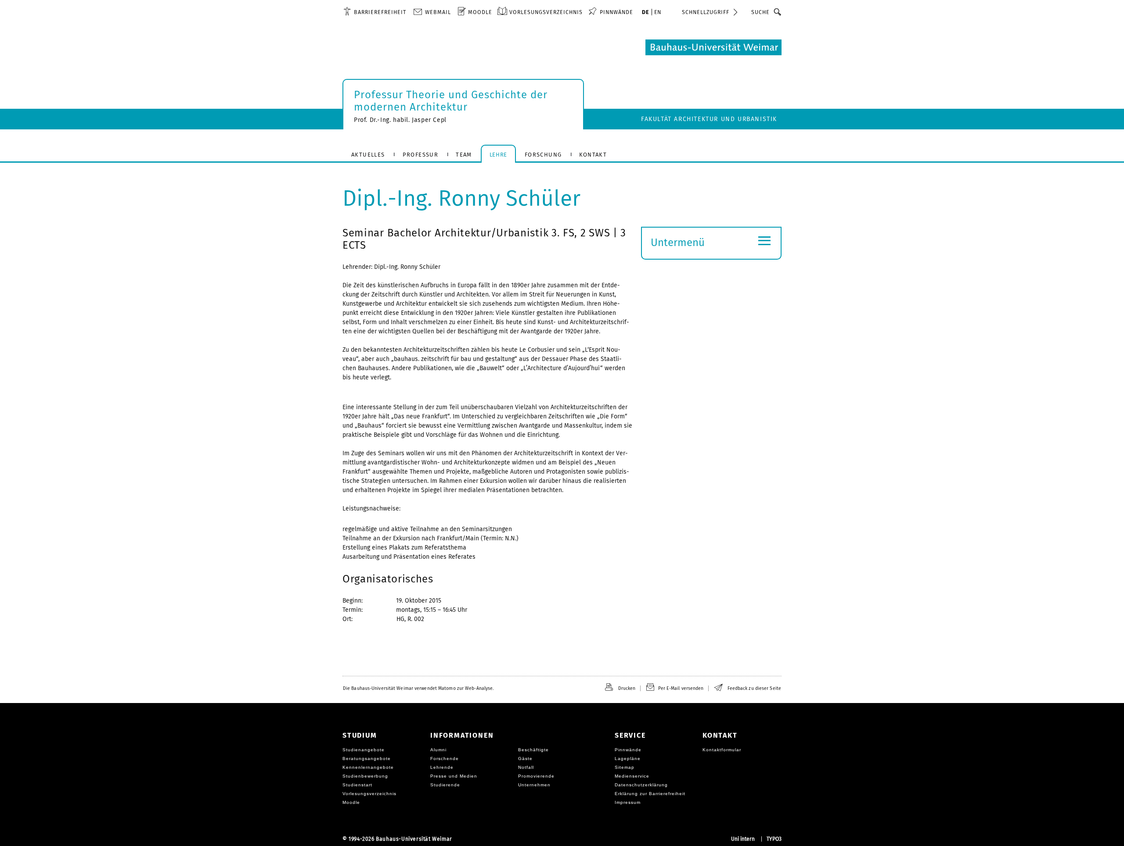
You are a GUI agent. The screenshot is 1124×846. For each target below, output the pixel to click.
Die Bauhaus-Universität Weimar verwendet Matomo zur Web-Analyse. (418, 688)
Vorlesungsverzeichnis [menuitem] (546, 12)
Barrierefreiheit (380, 12)
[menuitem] (375, 11)
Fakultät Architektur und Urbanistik (709, 119)
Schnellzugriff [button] (705, 12)
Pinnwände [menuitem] (616, 12)
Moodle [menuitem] (480, 12)
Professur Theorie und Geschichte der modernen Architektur (451, 101)
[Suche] (777, 11)
